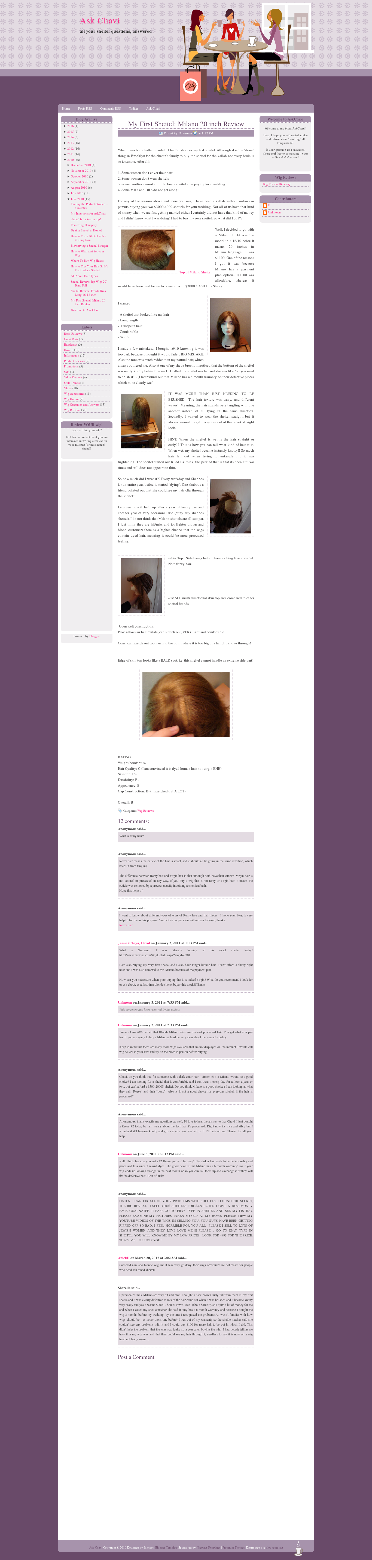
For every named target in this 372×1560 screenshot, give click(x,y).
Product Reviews (75, 361)
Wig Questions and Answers (82, 404)
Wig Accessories (74, 393)
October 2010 (79, 176)
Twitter (133, 108)
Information (72, 355)
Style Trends (72, 383)
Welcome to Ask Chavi (85, 310)
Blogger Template (166, 1547)
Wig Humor (72, 399)
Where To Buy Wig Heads (87, 260)
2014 (70, 137)
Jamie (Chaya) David (134, 942)
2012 (70, 148)
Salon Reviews (73, 377)
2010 (70, 160)
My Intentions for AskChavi (88, 213)
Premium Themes (233, 1547)
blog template (274, 1547)
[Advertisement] (85, 543)
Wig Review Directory (277, 184)
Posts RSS (85, 108)
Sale (67, 372)
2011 (70, 154)
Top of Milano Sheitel (195, 272)
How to (69, 350)
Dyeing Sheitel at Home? (86, 230)
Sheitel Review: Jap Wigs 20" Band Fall (89, 283)
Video (68, 388)
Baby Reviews (73, 333)
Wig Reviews (72, 410)
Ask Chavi (100, 20)
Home (66, 108)
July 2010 (77, 193)
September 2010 (81, 182)
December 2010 (81, 165)
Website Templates (208, 1547)
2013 (70, 143)
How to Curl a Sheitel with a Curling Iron (88, 238)
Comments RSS (110, 108)
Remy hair (126, 925)
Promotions (71, 366)
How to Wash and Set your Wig (87, 253)
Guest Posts (71, 339)
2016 (70, 126)
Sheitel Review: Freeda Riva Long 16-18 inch (88, 293)
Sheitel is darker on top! (86, 219)
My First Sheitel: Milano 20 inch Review (88, 302)
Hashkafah (71, 344)
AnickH (124, 1257)
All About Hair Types (84, 276)
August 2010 (79, 187)
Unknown (125, 1002)
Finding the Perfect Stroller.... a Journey (89, 206)
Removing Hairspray (84, 225)
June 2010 (77, 199)
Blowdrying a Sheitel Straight (89, 245)
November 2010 (81, 170)
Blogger (94, 636)
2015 (70, 131)
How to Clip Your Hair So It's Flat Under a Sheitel (89, 268)
